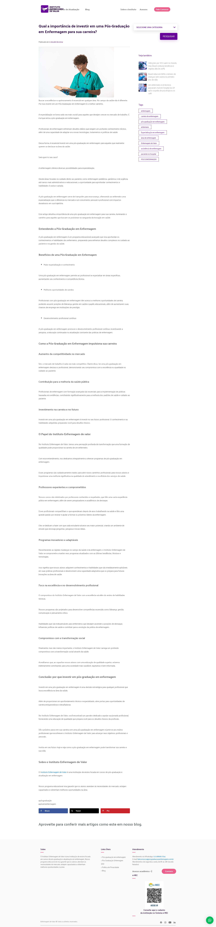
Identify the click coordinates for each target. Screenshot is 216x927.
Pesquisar (169, 36)
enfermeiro (145, 127)
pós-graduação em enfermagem (152, 121)
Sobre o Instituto (128, 9)
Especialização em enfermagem (152, 132)
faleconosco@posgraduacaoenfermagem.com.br (156, 859)
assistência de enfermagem (151, 148)
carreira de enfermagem (149, 116)
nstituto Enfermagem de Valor (54, 772)
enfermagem (145, 110)
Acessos (143, 9)
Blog (87, 9)
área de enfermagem (148, 137)
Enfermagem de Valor (149, 143)
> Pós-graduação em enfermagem (113, 857)
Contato (169, 871)
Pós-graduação (49, 9)
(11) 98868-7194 (159, 856)
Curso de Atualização (69, 9)
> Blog (103, 870)
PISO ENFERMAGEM (148, 159)
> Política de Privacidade (110, 867)
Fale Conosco (162, 9)
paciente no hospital (148, 154)
